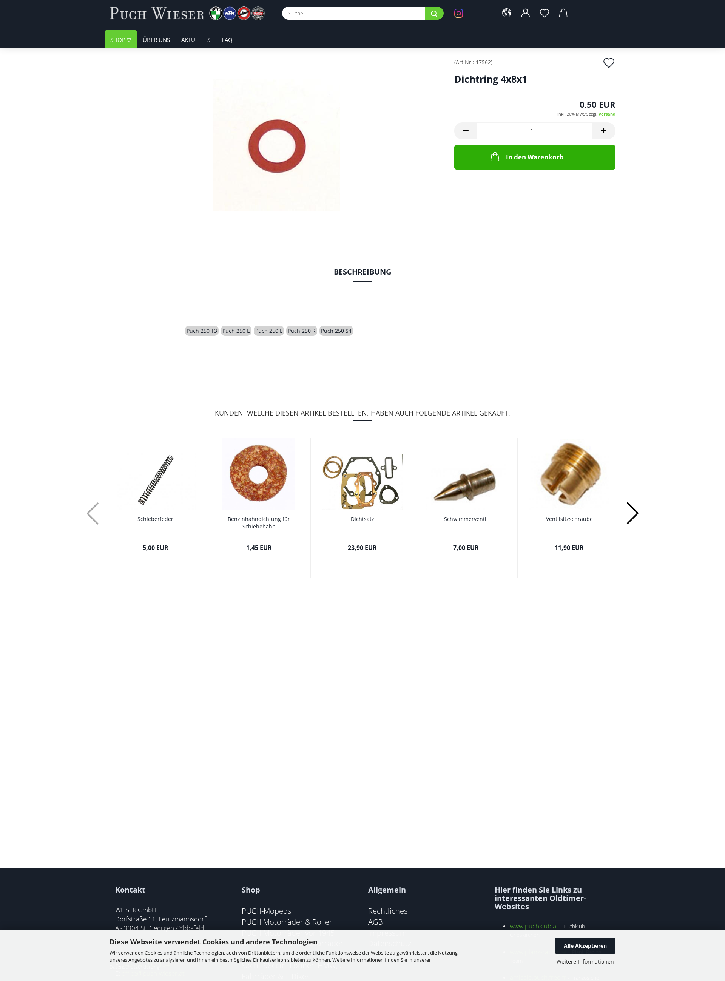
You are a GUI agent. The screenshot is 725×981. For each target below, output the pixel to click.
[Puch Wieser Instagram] (470, 13)
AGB (375, 921)
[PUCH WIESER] (190, 13)
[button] (506, 13)
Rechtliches (387, 910)
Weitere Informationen (585, 961)
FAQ (227, 39)
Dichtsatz (362, 518)
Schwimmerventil (466, 518)
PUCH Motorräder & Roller (287, 921)
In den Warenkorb (535, 157)
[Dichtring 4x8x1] (276, 144)
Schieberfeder (155, 518)
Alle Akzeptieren (585, 945)
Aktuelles (195, 39)
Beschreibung (362, 272)
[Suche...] (434, 13)
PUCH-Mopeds (266, 910)
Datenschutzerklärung (134, 966)
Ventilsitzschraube (569, 518)
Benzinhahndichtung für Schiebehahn (259, 522)
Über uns (156, 39)
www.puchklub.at (534, 926)
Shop (118, 39)
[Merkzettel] (544, 13)
